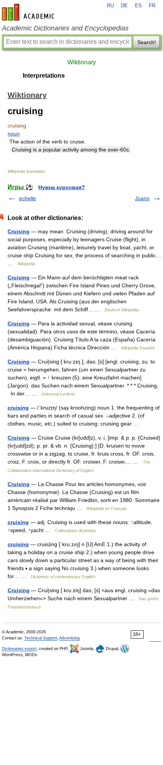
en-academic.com (29, 12)
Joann (142, 198)
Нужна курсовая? (61, 187)
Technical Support (40, 638)
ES (138, 5)
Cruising (19, 231)
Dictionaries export (19, 648)
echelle (27, 198)
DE (124, 5)
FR (152, 5)
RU (110, 5)
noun (14, 134)
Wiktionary (81, 62)
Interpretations (44, 75)
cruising (18, 408)
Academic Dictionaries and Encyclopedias (65, 28)
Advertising (69, 638)
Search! (146, 42)
